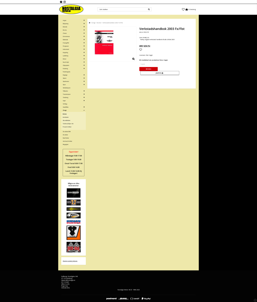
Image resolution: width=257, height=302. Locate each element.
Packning (65, 68)
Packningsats (66, 72)
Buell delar (66, 138)
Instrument (66, 49)
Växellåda (65, 107)
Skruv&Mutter (66, 120)
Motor (64, 59)
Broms (65, 30)
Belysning (65, 23)
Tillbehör (65, 91)
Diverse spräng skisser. (70, 261)
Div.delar (65, 135)
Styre (64, 84)
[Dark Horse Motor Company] (73, 197)
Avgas (64, 20)
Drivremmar (66, 36)
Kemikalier (66, 117)
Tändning (65, 97)
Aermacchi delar (67, 141)
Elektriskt (65, 40)
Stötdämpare (66, 88)
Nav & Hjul (66, 62)
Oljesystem (66, 65)
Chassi (65, 33)
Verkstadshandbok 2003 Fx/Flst (113, 23)
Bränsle (65, 27)
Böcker (65, 114)
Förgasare (66, 46)
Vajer (64, 101)
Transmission (66, 94)
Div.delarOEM (67, 131)
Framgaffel (66, 43)
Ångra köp (64, 286)
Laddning (65, 56)
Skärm (64, 78)
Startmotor (66, 81)
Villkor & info (65, 284)
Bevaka (148, 69)
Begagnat (65, 144)
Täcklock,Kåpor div (68, 124)
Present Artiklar (67, 127)
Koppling (65, 52)
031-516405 (65, 282)
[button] (183, 9)
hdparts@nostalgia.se (68, 280)
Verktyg (65, 104)
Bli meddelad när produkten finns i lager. (153, 60)
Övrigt (65, 110)
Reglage (65, 75)
